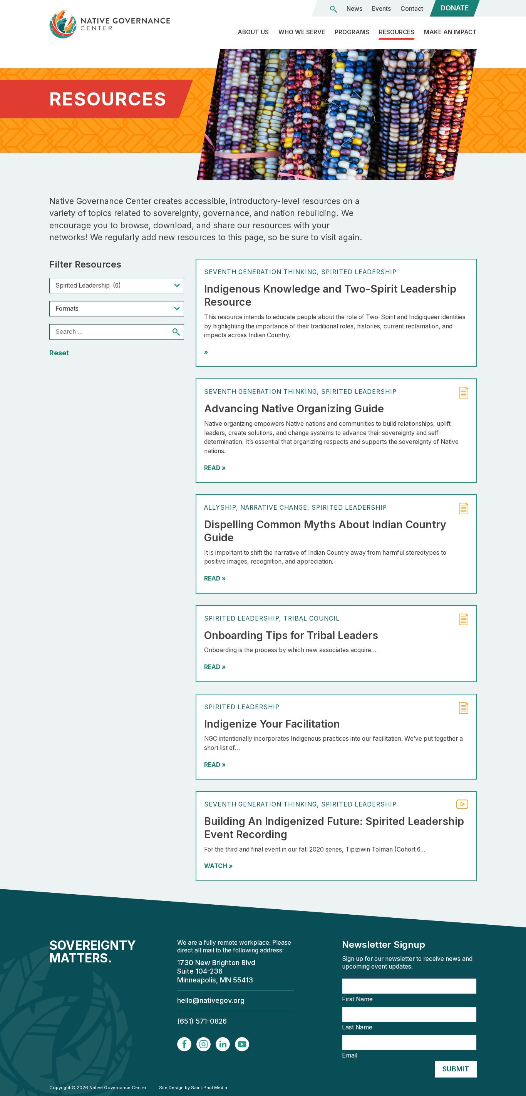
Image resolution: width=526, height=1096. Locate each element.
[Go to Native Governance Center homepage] (116, 24)
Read (215, 468)
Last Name (357, 1027)
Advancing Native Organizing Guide (294, 408)
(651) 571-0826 (202, 1021)
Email (349, 1055)
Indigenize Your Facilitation (272, 724)
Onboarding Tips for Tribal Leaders (291, 635)
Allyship (220, 507)
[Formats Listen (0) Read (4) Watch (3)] (116, 308)
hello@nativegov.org (211, 1000)
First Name (357, 999)
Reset (59, 353)
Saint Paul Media (209, 1087)
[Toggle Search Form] (333, 9)
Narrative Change (273, 507)
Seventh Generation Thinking (260, 272)
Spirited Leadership (359, 272)
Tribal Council (311, 618)
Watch (218, 866)
